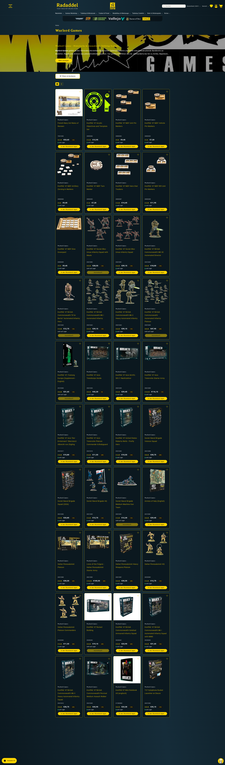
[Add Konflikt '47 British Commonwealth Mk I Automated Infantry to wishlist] (109, 280)
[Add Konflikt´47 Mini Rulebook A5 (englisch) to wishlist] (138, 658)
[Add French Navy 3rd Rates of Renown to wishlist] (80, 91)
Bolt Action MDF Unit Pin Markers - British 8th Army (155, 754)
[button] (10, 6)
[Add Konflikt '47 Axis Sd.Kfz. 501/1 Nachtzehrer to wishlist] (138, 343)
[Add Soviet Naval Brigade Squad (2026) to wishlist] (80, 469)
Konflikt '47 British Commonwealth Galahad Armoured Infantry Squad (126, 630)
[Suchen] (164, 6)
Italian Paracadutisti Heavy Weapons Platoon (127, 565)
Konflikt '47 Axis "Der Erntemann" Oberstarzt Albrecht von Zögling (67, 441)
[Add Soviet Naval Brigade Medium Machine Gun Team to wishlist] (138, 469)
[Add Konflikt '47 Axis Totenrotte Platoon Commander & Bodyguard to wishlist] (109, 406)
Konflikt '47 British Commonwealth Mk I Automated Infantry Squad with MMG (155, 632)
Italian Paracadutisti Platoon (66, 565)
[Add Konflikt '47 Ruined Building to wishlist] (109, 595)
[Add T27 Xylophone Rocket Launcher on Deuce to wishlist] (167, 658)
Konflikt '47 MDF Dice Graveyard (66, 250)
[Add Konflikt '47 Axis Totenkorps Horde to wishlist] (109, 343)
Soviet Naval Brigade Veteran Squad (153, 439)
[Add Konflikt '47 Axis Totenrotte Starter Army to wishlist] (167, 343)
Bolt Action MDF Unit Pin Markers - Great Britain (68, 754)
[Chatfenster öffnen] (221, 761)
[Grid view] (57, 84)
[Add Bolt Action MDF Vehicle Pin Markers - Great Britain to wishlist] (109, 721)
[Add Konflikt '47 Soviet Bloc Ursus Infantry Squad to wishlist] (138, 217)
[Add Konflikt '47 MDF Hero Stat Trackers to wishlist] (138, 154)
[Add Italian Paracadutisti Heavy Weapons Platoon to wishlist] (138, 532)
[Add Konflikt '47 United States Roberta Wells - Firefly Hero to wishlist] (138, 406)
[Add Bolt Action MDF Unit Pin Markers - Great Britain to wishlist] (80, 721)
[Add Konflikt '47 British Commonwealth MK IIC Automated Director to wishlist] (167, 217)
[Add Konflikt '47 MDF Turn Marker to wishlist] (109, 154)
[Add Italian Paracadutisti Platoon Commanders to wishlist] (80, 595)
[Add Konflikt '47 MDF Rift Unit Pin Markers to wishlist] (167, 154)
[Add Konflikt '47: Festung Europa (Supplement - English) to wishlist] (80, 343)
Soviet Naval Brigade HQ (97, 501)
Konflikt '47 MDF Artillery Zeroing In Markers (68, 187)
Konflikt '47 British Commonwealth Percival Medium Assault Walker (97, 693)
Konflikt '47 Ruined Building (94, 628)
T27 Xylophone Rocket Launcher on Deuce (154, 691)
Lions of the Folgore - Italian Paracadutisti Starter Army (95, 567)
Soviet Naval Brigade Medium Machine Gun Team (125, 504)
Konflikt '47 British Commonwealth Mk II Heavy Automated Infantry (126, 315)
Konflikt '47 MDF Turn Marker (96, 187)
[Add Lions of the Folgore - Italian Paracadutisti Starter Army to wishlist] (109, 532)
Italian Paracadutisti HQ (155, 564)
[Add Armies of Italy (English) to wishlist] (167, 469)
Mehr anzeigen (64, 60)
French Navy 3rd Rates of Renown (68, 124)
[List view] (61, 84)
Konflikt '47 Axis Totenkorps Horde (94, 376)
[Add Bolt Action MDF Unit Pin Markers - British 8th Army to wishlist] (167, 721)
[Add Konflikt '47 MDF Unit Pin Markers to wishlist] (138, 91)
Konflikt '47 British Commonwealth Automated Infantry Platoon (153, 316)
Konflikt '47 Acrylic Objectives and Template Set (97, 126)
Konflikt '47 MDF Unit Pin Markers (126, 124)
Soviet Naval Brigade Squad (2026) (66, 502)
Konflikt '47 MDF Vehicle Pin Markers (155, 124)
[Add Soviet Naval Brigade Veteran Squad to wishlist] (167, 406)
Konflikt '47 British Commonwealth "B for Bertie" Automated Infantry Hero (69, 316)
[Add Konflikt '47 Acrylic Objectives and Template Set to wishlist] (109, 91)
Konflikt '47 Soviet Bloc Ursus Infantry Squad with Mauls (97, 252)
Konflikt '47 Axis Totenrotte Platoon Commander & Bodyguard (97, 441)
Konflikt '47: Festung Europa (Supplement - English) (67, 378)
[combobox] (174, 6)
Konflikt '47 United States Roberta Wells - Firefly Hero (126, 441)
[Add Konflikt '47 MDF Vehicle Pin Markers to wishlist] (167, 91)
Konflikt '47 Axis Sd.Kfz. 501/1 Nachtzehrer (126, 376)
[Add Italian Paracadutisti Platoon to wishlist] (80, 532)
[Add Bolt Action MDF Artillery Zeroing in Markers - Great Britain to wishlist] (138, 721)
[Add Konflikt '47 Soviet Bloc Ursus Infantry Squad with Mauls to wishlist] (109, 217)
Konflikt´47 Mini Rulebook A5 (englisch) (126, 691)
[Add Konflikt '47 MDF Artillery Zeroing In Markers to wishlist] (80, 154)
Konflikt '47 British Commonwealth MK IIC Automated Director (154, 252)
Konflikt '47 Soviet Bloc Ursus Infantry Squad (125, 250)
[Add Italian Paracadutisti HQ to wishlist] (167, 532)
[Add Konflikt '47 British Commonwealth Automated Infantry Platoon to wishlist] (167, 280)
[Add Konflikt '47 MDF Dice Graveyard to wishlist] (80, 217)
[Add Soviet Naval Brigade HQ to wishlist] (109, 469)
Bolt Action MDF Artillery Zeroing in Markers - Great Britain (127, 756)
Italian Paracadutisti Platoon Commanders (67, 628)
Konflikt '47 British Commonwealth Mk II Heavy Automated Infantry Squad (68, 695)
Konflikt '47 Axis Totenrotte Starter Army (155, 376)
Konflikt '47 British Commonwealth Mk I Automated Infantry (95, 315)
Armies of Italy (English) (155, 501)
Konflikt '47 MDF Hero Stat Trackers (127, 187)
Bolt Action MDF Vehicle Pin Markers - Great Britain (98, 754)
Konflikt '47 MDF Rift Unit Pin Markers (155, 187)
